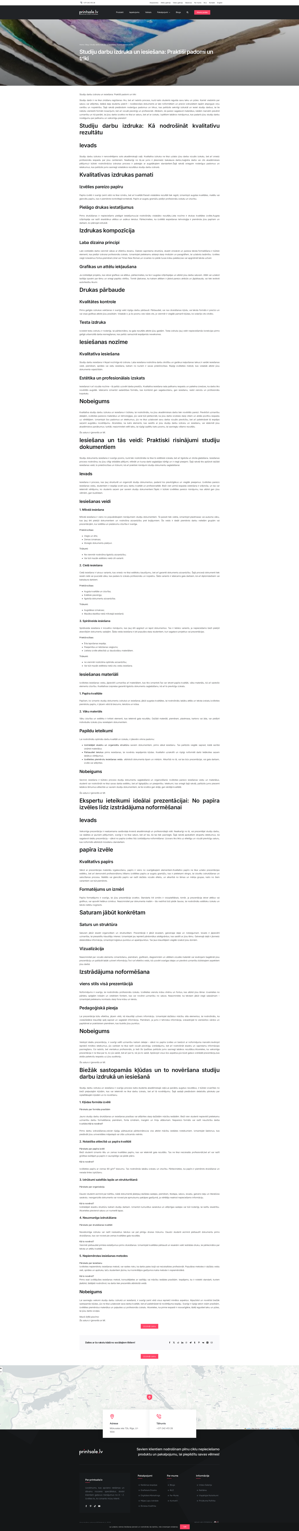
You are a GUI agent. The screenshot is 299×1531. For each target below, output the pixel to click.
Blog (87, 45)
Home (81, 45)
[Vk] (203, 1342)
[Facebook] (170, 1342)
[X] (174, 1342)
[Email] (212, 1342)
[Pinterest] (199, 1342)
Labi (184, 1527)
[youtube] (99, 1506)
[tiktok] (95, 1506)
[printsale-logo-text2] (88, 11)
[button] (187, 12)
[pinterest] (91, 1506)
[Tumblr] (195, 1342)
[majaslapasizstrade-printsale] (216, 1522)
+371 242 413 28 (165, 1428)
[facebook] (86, 1506)
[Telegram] (190, 1342)
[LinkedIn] (182, 1342)
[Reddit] (178, 1342)
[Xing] (207, 1342)
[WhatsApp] (186, 1342)
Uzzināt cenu (149, 1326)
